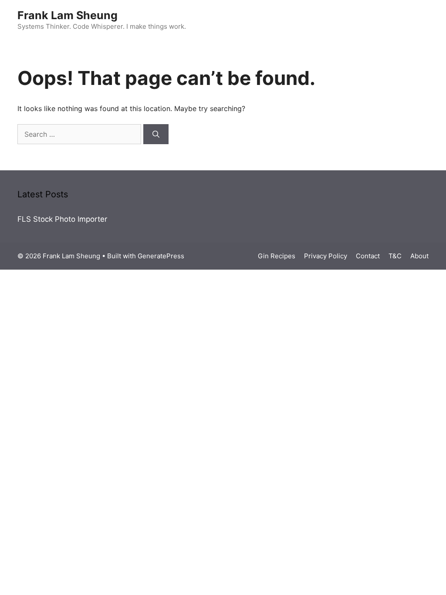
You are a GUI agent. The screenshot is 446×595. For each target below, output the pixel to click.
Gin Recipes (276, 256)
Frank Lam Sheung (67, 15)
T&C (395, 256)
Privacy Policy (325, 256)
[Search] (156, 134)
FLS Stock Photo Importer (62, 219)
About (419, 256)
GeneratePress (161, 256)
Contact (368, 256)
